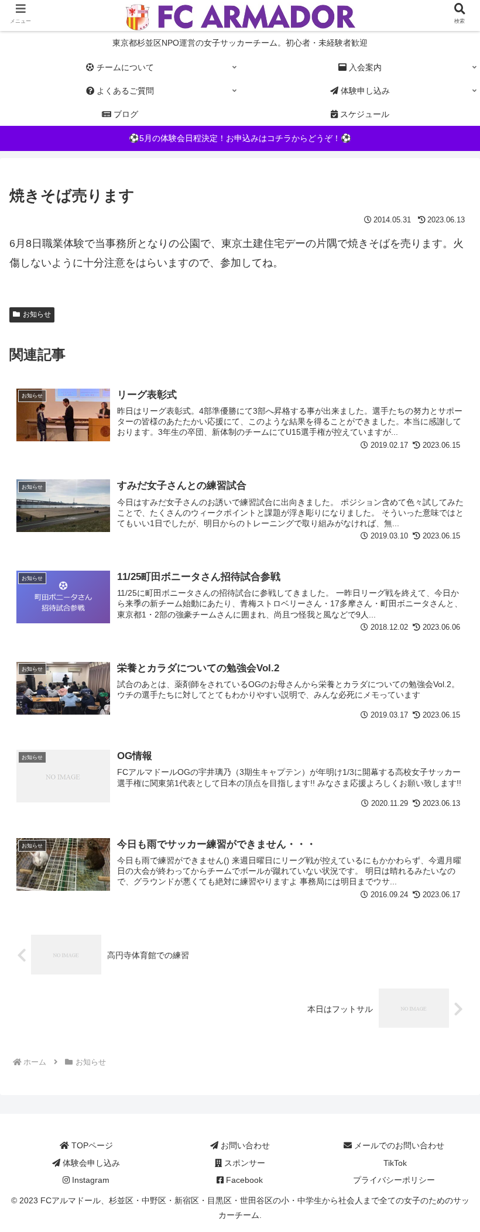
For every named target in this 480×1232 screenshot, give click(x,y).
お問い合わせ (244, 1145)
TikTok (394, 1163)
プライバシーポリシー (394, 1180)
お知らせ (37, 314)
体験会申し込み (90, 1163)
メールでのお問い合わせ (398, 1145)
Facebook (243, 1180)
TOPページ (91, 1145)
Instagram (89, 1180)
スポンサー (243, 1163)
